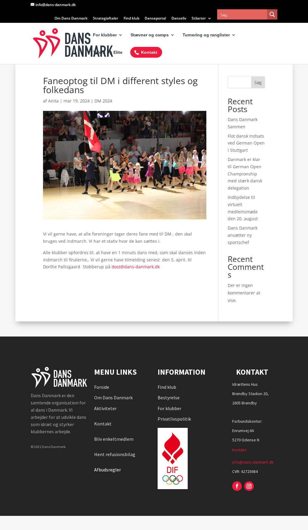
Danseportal (155, 19)
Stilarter (199, 19)
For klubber (105, 35)
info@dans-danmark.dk (253, 462)
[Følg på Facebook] (237, 486)
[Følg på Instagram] (249, 486)
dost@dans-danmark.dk (136, 267)
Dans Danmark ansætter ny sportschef (242, 235)
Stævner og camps (150, 35)
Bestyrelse (169, 397)
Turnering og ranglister (206, 35)
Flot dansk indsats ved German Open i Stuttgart (246, 143)
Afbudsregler (108, 470)
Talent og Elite (107, 52)
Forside (101, 387)
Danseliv (178, 19)
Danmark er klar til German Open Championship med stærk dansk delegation (245, 174)
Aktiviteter (105, 408)
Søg (258, 82)
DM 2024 (103, 101)
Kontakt (149, 52)
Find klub (131, 19)
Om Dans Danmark (71, 19)
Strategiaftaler (105, 19)
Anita (53, 101)
